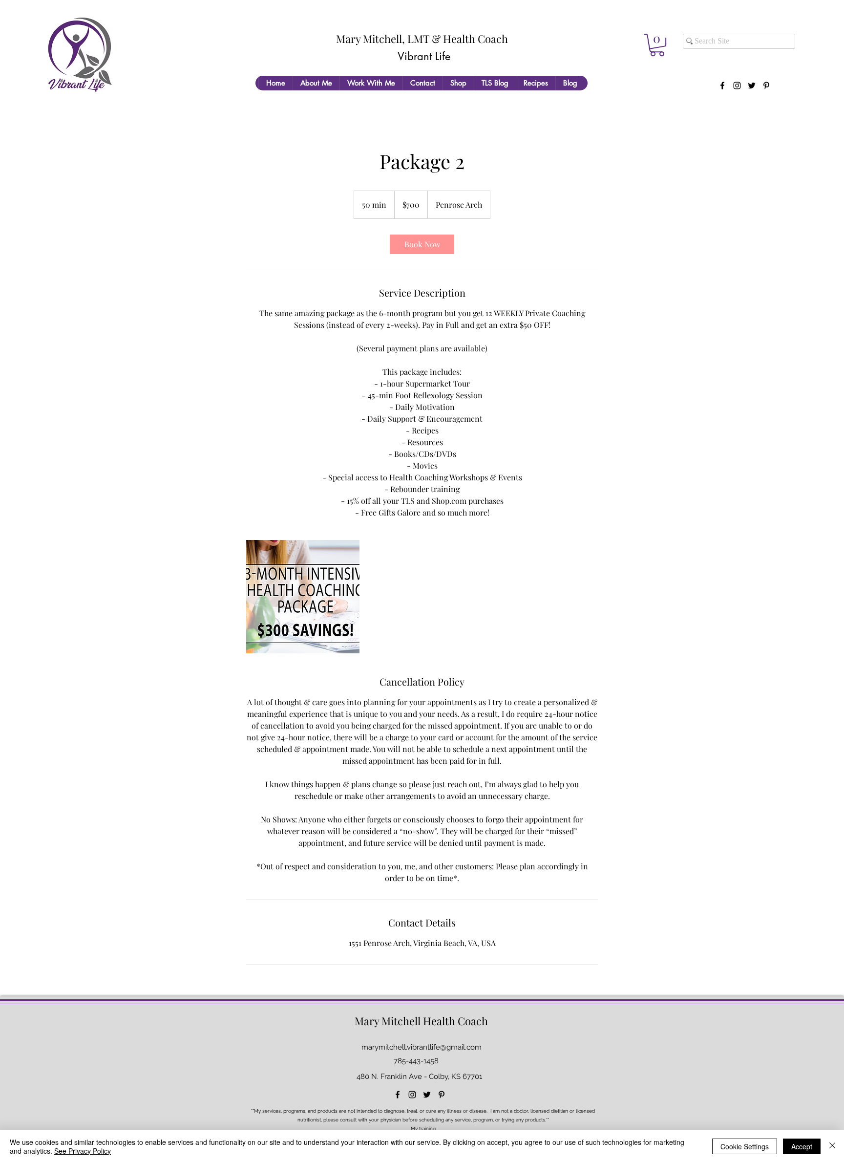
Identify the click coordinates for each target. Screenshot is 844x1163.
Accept (801, 1146)
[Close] (832, 1146)
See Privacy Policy (82, 1151)
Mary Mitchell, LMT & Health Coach (422, 38)
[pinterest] (766, 85)
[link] (422, 244)
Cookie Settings (744, 1146)
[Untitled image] (302, 596)
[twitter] (752, 85)
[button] (657, 45)
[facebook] (722, 85)
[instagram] (737, 85)
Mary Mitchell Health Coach (421, 1020)
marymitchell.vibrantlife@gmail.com (421, 1047)
